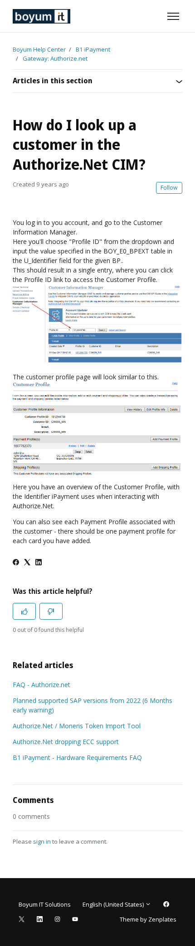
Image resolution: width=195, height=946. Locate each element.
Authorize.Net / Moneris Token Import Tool (77, 725)
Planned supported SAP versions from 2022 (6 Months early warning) (92, 705)
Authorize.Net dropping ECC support (66, 741)
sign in (42, 841)
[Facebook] (16, 563)
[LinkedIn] (38, 563)
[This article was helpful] (24, 611)
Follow (169, 187)
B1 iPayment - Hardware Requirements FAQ (77, 757)
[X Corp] (27, 563)
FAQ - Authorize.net (41, 684)
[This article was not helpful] (51, 611)
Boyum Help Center (39, 49)
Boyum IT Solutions (45, 904)
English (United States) (114, 904)
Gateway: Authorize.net (55, 58)
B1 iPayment (93, 49)
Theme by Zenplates (147, 919)
